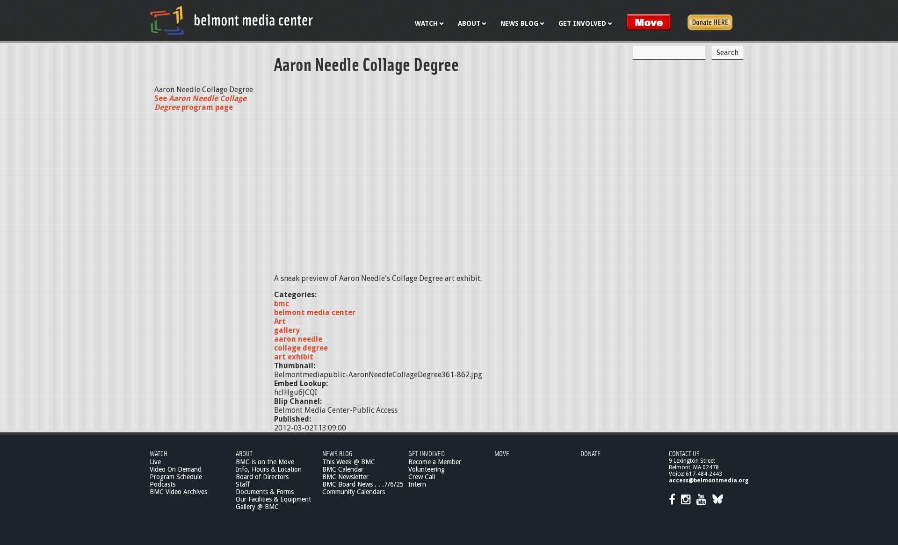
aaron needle (298, 339)
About (244, 453)
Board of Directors (262, 476)
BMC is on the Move (265, 462)
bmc (281, 303)
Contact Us (684, 453)
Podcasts (162, 484)
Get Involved (426, 453)
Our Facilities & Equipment (273, 499)
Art (280, 321)
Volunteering (426, 469)
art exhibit (293, 356)
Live (155, 462)
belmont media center (314, 312)
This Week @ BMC (348, 462)
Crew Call (421, 476)
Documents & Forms (265, 491)
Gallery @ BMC (257, 506)
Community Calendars (353, 491)
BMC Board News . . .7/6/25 (363, 484)
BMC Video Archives (178, 491)
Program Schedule (176, 476)
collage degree (301, 348)
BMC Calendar (342, 469)
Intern (417, 484)
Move (501, 453)
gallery (287, 330)
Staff (243, 484)
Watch (158, 453)
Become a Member (434, 462)
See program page (200, 103)
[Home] (231, 20)
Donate (590, 453)
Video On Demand (176, 469)
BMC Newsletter (345, 476)
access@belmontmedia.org (708, 480)
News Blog (337, 453)
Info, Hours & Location (269, 469)
